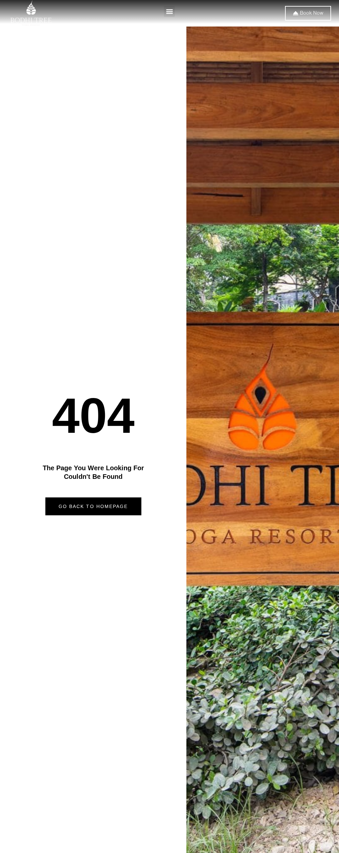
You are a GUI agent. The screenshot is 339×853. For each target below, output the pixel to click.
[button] (169, 11)
